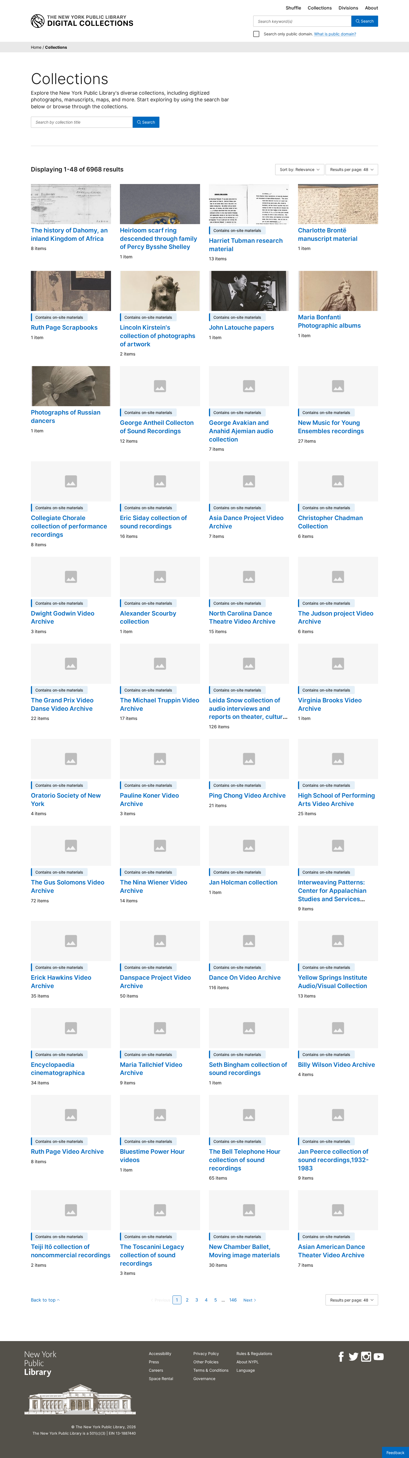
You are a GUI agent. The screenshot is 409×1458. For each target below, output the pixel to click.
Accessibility (160, 1353)
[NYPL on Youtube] (378, 1357)
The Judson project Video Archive (335, 617)
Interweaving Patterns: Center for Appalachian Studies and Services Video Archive (332, 895)
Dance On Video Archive (245, 977)
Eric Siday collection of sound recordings (153, 522)
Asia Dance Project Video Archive (246, 522)
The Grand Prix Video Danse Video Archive (62, 704)
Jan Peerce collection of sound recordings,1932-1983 (333, 1160)
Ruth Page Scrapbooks (64, 327)
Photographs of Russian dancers (65, 416)
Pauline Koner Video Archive (149, 799)
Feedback (395, 1452)
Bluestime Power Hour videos (152, 1155)
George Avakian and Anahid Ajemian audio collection (241, 431)
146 (233, 1300)
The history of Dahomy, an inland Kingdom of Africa (69, 234)
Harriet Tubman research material (246, 245)
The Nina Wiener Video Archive (153, 886)
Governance (204, 1378)
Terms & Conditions (210, 1370)
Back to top (43, 1300)
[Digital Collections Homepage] (82, 21)
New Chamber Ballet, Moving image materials (244, 1251)
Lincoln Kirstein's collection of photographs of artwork (157, 335)
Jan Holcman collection (243, 882)
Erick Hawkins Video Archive (61, 981)
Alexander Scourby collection (148, 617)
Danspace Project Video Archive (155, 981)
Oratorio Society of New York (66, 799)
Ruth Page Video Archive (67, 1151)
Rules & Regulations (254, 1353)
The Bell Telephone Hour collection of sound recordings (244, 1160)
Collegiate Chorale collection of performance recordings (69, 526)
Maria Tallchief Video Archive (151, 1069)
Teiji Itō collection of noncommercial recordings (70, 1251)
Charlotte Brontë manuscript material (328, 234)
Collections (320, 8)
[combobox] (302, 21)
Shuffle (293, 8)
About (371, 8)
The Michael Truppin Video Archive (159, 704)
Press (154, 1361)
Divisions (348, 8)
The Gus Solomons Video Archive (67, 886)
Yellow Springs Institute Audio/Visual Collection (332, 981)
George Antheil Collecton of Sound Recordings (157, 427)
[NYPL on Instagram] (365, 1357)
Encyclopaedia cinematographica (58, 1069)
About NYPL (247, 1361)
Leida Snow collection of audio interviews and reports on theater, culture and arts (247, 713)
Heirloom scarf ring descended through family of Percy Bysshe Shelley (158, 238)
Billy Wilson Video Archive (336, 1064)
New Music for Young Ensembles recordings (331, 427)
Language (245, 1370)
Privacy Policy (206, 1353)
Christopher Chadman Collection (330, 522)
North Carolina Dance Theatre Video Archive (242, 617)
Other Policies (205, 1361)
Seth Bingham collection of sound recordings (248, 1069)
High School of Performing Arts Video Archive (336, 799)
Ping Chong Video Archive (247, 795)
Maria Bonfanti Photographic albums (329, 321)
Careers (156, 1370)
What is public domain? (335, 33)
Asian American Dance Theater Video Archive (331, 1251)
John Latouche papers (241, 327)
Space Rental (161, 1378)
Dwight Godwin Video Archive (62, 617)
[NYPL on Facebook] (340, 1357)
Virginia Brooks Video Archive (330, 704)
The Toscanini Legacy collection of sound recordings (152, 1255)
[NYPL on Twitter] (353, 1357)
